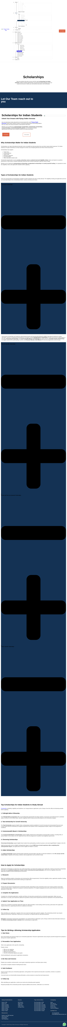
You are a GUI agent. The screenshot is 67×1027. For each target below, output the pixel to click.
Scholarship (4, 808)
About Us (17, 27)
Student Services (18, 42)
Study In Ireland (19, 39)
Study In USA (19, 33)
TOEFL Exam (22, 48)
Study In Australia (20, 36)
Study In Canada (20, 35)
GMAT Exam (22, 46)
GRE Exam (22, 47)
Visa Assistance (21, 26)
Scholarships (19, 51)
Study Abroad (17, 32)
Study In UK (19, 34)
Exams (19, 14)
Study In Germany (20, 38)
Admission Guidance (20, 52)
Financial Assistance (20, 54)
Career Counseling (20, 53)
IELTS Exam (22, 45)
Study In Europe (19, 40)
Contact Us (17, 29)
